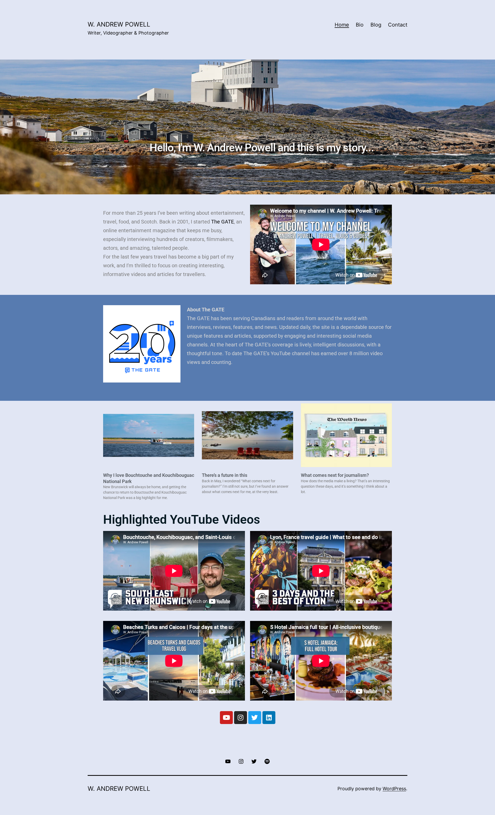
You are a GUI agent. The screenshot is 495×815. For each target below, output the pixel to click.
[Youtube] (226, 717)
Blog (375, 25)
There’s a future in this (224, 475)
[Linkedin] (268, 717)
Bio (360, 25)
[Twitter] (254, 717)
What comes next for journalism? (335, 475)
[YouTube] (227, 761)
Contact (397, 25)
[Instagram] (240, 717)
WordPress (394, 788)
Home (342, 25)
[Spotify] (266, 761)
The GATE (222, 222)
